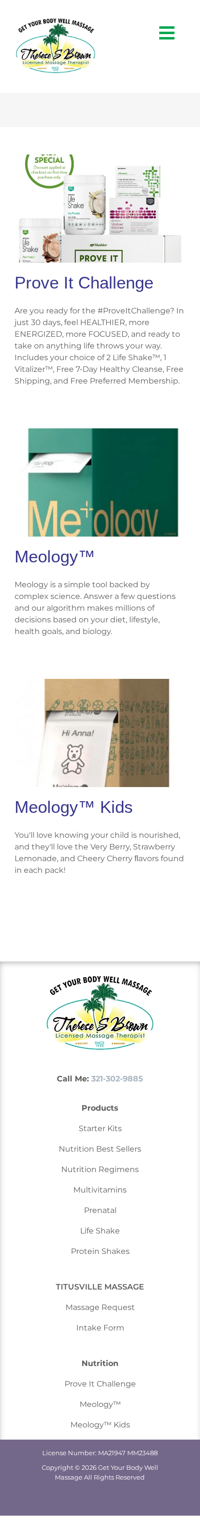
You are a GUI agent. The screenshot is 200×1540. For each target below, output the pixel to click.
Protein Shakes (100, 1251)
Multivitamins (100, 1189)
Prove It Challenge (84, 282)
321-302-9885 (117, 1078)
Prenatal (100, 1210)
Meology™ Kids (74, 806)
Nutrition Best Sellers (100, 1149)
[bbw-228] (56, 22)
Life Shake (100, 1230)
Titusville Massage (100, 1286)
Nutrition (100, 1363)
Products (100, 1108)
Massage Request (100, 1307)
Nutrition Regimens (100, 1169)
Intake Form (100, 1327)
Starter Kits (100, 1128)
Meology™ (55, 556)
